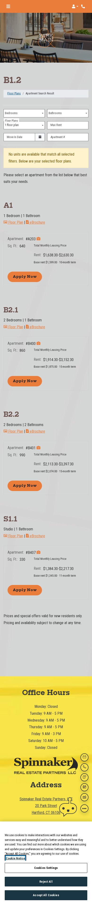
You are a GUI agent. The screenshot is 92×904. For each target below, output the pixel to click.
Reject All (45, 881)
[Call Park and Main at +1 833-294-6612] (83, 6)
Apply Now (27, 276)
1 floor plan (12, 124)
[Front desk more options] (84, 808)
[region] (46, 862)
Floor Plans (14, 93)
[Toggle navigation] (8, 6)
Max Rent (56, 125)
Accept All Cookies (46, 895)
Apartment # (57, 137)
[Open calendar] (40, 137)
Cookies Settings (46, 868)
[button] (75, 6)
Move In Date (14, 137)
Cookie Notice (15, 858)
